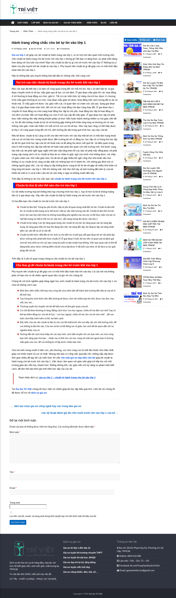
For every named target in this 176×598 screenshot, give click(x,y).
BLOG (103, 23)
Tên (12, 472)
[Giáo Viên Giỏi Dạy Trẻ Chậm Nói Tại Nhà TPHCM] (133, 75)
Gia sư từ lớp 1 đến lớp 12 (76, 548)
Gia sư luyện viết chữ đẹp (76, 567)
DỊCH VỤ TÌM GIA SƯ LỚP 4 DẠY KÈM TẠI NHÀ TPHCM (152, 242)
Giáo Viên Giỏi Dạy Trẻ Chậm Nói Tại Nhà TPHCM (153, 67)
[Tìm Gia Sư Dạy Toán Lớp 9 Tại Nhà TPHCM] (133, 131)
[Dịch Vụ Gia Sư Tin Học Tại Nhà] (133, 216)
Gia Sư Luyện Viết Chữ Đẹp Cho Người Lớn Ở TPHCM (152, 171)
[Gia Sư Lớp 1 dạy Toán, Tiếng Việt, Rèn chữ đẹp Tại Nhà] (133, 57)
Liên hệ (113, 23)
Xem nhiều (132, 40)
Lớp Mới (35, 23)
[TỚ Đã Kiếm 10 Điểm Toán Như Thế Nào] (133, 288)
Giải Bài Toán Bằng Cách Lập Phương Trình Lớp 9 (152, 261)
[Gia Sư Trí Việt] (13, 23)
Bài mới (146, 40)
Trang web (15, 503)
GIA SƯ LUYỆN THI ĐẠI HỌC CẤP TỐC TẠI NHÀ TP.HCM (153, 224)
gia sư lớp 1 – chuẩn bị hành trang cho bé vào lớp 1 (67, 377)
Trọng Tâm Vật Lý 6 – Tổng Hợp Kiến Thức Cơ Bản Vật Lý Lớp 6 (153, 189)
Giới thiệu (22, 23)
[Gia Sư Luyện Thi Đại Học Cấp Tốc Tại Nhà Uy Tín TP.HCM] (133, 94)
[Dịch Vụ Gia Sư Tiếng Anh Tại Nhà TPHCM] (133, 147)
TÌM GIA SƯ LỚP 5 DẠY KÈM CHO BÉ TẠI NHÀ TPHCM (153, 104)
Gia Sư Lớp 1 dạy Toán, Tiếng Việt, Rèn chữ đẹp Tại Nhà (153, 48)
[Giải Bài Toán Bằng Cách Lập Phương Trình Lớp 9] (133, 270)
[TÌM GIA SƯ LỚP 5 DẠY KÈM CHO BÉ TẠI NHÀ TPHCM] (133, 112)
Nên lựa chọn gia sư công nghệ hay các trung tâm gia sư (46, 406)
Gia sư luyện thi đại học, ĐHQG (79, 557)
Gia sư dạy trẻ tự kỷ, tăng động (79, 562)
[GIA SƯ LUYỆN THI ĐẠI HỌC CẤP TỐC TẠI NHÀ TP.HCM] (133, 232)
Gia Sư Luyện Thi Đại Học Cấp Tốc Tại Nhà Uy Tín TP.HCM (153, 85)
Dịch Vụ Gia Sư (50, 23)
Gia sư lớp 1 (18, 55)
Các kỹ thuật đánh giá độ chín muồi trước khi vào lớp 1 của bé (80, 413)
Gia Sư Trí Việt (36, 49)
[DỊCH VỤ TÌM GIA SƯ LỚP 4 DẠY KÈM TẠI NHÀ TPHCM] (133, 251)
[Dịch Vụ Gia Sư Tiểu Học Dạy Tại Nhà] (133, 304)
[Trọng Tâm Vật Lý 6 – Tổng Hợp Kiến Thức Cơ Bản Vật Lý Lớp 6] (133, 198)
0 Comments (64, 49)
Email (13, 488)
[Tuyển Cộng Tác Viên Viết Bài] (133, 163)
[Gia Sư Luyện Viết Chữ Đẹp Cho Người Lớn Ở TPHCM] (133, 179)
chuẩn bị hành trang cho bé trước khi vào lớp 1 (80, 179)
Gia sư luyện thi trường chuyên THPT (82, 553)
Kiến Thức (92, 23)
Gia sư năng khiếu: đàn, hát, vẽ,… (80, 572)
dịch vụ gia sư (39, 392)
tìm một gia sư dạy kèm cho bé (78, 357)
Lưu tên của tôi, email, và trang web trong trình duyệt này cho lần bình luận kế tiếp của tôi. (53, 516)
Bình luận (15, 432)
